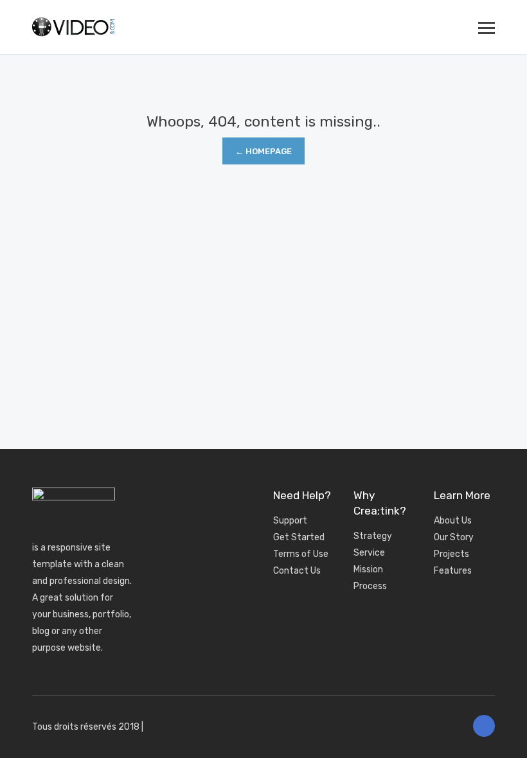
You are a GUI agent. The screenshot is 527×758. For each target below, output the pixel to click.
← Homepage (263, 151)
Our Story (454, 537)
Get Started (299, 537)
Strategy (372, 536)
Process (370, 586)
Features (453, 570)
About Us (453, 520)
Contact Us (297, 570)
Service (369, 552)
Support (290, 520)
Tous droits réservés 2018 (85, 726)
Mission (368, 569)
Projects (451, 554)
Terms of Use (300, 554)
